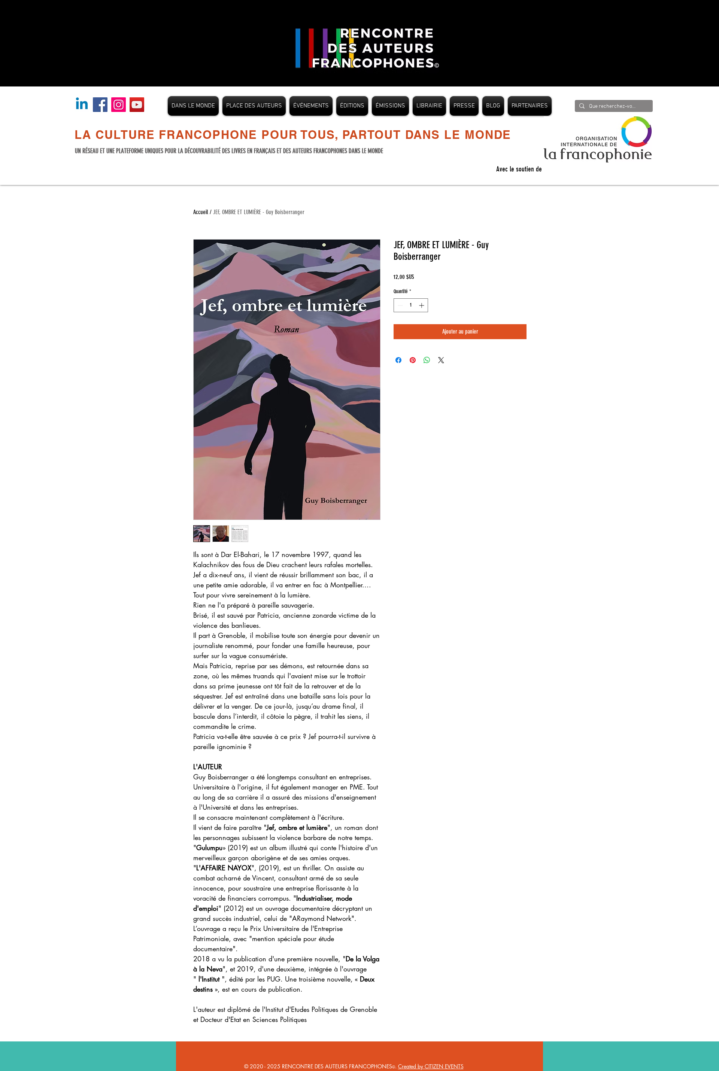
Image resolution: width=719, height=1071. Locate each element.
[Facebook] (100, 104)
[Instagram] (118, 104)
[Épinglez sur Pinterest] (412, 360)
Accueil (200, 212)
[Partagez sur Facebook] (398, 360)
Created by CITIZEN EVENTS (431, 1066)
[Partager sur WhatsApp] (426, 360)
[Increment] (422, 305)
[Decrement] (399, 305)
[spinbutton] (411, 305)
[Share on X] (441, 360)
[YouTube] (137, 104)
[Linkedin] (82, 104)
